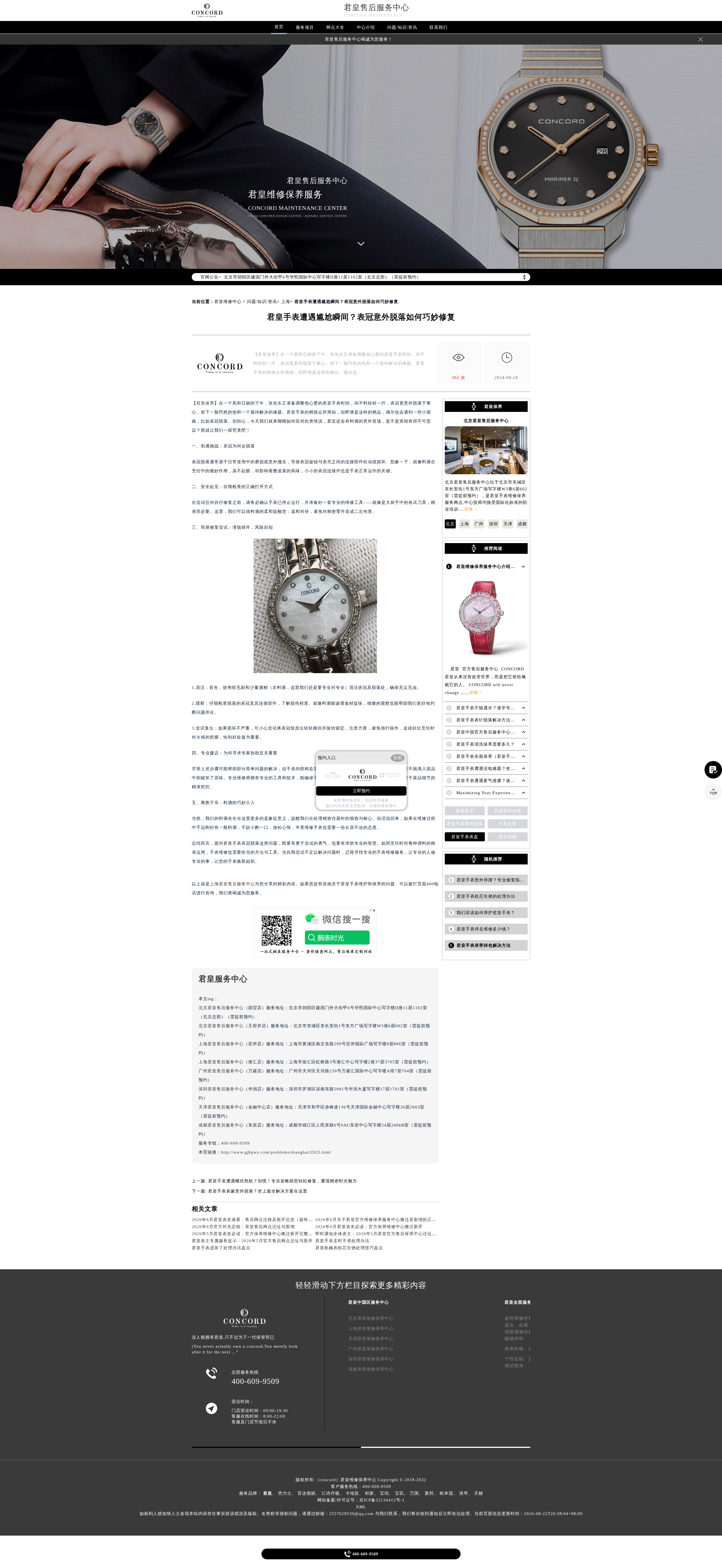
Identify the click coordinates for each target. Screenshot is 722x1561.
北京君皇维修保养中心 (370, 1318)
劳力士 (285, 1493)
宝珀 (384, 1493)
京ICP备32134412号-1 (382, 1500)
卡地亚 (352, 1493)
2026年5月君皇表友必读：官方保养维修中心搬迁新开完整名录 (254, 1233)
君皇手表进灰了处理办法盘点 (221, 1248)
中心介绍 (366, 27)
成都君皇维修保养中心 (370, 1369)
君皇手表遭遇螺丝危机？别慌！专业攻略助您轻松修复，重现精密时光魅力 (282, 1181)
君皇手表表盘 (464, 837)
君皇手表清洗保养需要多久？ (485, 744)
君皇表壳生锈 (507, 811)
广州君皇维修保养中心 (370, 1349)
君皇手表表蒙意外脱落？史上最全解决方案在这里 (257, 1191)
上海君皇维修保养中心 (370, 1328)
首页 (278, 27)
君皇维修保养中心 (358, 1479)
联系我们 (439, 27)
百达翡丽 (307, 1493)
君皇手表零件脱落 (465, 824)
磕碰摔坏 (514, 1338)
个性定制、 (517, 1358)
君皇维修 (508, 837)
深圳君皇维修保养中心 (370, 1359)
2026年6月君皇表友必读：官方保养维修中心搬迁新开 (369, 1226)
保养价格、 (517, 1348)
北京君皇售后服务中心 (221, 1007)
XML (361, 1507)
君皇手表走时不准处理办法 (342, 1241)
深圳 (493, 524)
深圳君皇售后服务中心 (221, 1089)
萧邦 (429, 1493)
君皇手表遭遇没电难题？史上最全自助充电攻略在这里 (510, 768)
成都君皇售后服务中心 (221, 1125)
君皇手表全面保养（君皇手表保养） (492, 756)
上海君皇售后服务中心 (232, 884)
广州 (478, 524)
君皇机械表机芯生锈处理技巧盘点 (349, 1248)
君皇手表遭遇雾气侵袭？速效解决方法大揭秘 (501, 780)
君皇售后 (465, 811)
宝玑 (399, 1493)
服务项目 (305, 27)
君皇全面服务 (518, 1302)
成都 (522, 524)
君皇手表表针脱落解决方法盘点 (488, 720)
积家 (369, 1493)
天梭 (478, 1493)
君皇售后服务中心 (376, 7)
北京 (450, 524)
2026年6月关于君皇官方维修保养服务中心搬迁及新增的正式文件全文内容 (389, 1219)
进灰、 (512, 1325)
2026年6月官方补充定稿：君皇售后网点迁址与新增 (243, 1226)
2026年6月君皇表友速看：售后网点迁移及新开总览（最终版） (254, 1219)
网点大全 (335, 27)
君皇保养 (205, 403)
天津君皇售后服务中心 (221, 1107)
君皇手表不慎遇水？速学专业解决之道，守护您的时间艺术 (515, 708)
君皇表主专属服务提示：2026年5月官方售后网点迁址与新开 (252, 1241)
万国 (414, 1493)
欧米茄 (446, 1493)
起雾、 (526, 1325)
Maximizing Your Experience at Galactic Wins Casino (510, 793)
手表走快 (508, 824)
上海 (285, 301)
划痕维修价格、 (521, 1331)
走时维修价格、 (521, 1318)
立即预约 (361, 791)
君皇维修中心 (227, 301)
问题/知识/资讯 (402, 27)
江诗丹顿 (331, 1493)
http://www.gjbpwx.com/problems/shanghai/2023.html (276, 1152)
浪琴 (463, 1493)
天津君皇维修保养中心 (370, 1338)
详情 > (470, 509)
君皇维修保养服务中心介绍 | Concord (494, 566)
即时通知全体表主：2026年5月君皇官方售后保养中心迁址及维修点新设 (387, 1233)
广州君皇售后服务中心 (221, 1071)
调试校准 (514, 1365)
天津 (507, 524)
